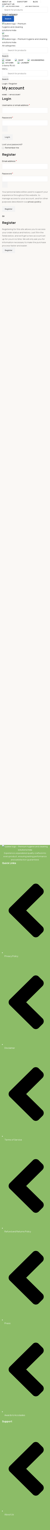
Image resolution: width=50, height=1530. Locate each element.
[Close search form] (3, 3)
